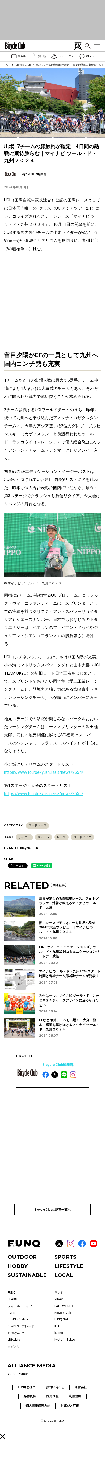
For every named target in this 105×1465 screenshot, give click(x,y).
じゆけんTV (16, 1333)
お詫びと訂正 (70, 1405)
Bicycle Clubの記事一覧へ (52, 1209)
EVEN (11, 1313)
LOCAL (63, 1275)
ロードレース (37, 825)
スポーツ (43, 837)
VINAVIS (59, 1299)
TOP (7, 64)
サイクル (24, 837)
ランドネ (60, 1292)
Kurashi (24, 1374)
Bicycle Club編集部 (58, 1064)
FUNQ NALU (62, 1319)
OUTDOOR (22, 1257)
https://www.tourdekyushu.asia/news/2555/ (43, 793)
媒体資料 (30, 1396)
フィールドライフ (20, 1306)
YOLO (12, 1374)
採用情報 (52, 1396)
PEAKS (12, 1299)
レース (61, 837)
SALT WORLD (63, 1306)
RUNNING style (18, 1319)
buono (58, 1333)
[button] (2, 1436)
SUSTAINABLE (27, 1275)
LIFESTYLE (68, 1266)
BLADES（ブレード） (22, 1326)
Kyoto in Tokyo (64, 1339)
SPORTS (65, 1257)
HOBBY (18, 1266)
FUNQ (12, 1292)
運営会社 (81, 1387)
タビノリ (14, 1346)
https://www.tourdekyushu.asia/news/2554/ (43, 772)
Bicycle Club (23, 64)
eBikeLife (14, 1339)
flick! (57, 1326)
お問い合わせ (55, 1387)
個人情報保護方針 (38, 1405)
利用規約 (75, 1396)
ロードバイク (82, 837)
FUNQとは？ (26, 1387)
